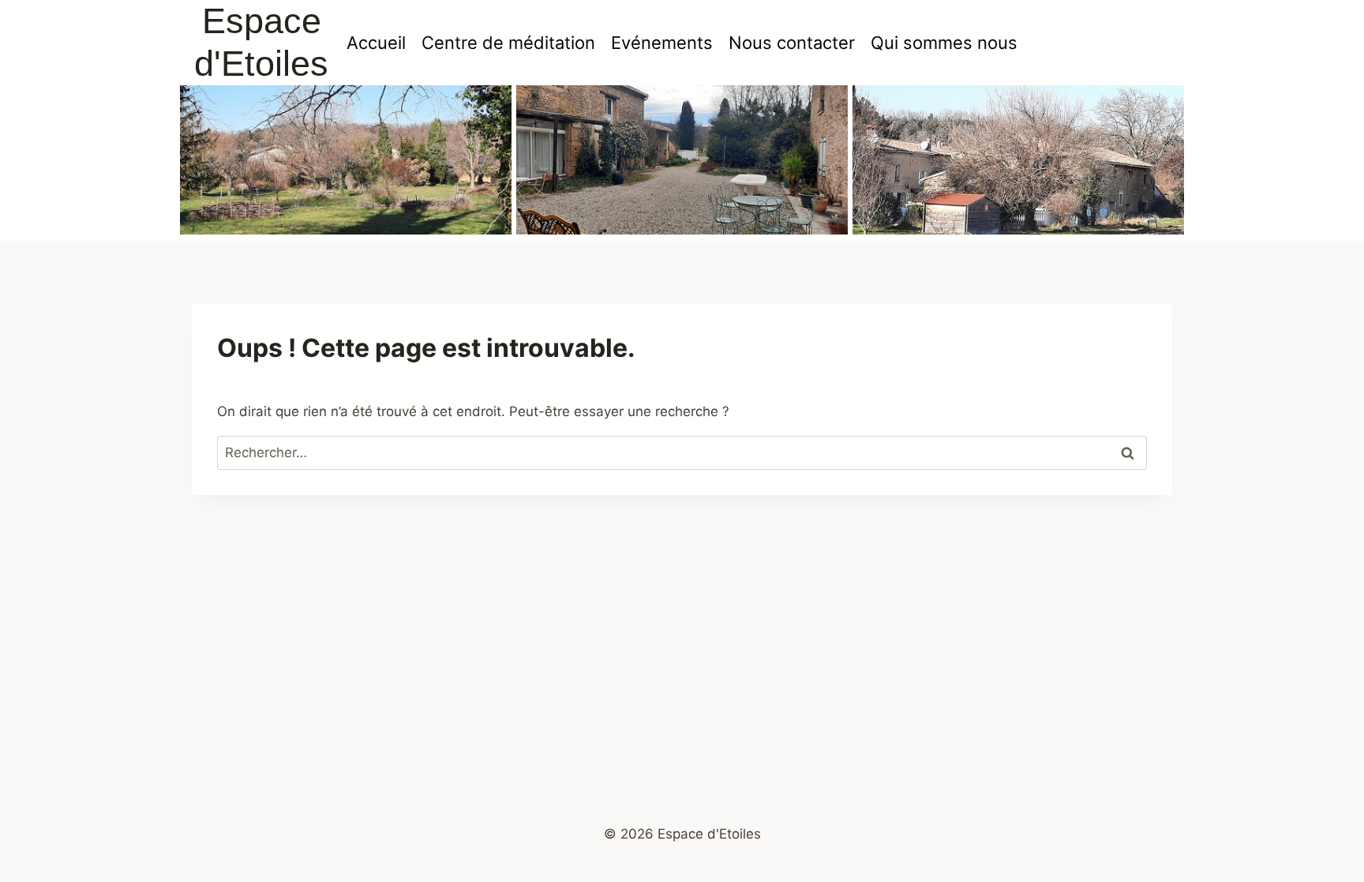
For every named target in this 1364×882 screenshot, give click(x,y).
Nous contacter (792, 42)
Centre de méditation (508, 42)
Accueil (376, 42)
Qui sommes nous (944, 42)
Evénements (662, 42)
